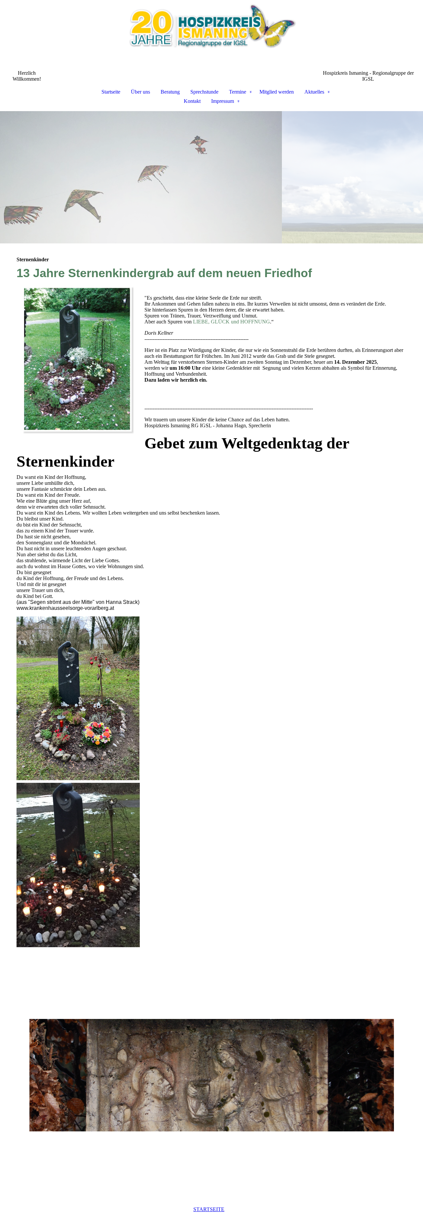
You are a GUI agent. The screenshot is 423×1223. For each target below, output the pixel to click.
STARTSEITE (208, 1209)
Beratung (170, 92)
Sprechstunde (204, 92)
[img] (211, 35)
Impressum (222, 101)
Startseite (110, 92)
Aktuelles (314, 92)
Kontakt (192, 101)
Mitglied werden (276, 92)
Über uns (140, 92)
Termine (237, 92)
